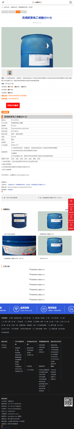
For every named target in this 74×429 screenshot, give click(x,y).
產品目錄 (4, 341)
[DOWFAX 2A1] (55, 245)
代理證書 (53, 374)
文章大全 (3, 345)
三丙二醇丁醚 (27, 318)
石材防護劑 (30, 350)
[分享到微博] (2, 192)
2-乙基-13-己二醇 (64, 321)
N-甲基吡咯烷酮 (41, 325)
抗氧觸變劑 (18, 359)
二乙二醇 (62, 318)
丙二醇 (13, 321)
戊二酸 (51, 321)
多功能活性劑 (54, 352)
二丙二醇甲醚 (14, 328)
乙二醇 (47, 318)
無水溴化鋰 (61, 328)
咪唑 (42, 321)
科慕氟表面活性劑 (32, 343)
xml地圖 (10, 421)
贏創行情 (53, 363)
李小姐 (11, 86)
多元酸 (17, 350)
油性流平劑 (42, 388)
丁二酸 (56, 321)
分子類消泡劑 (54, 349)
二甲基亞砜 (20, 321)
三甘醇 (11, 318)
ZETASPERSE (55, 359)
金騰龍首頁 (14, 7)
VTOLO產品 (30, 370)
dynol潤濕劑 (54, 354)
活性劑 (30, 7)
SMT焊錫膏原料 (19, 343)
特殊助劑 (41, 391)
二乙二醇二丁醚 (5, 321)
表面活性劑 (18, 355)
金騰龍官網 (22, 325)
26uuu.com (6, 427)
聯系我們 (53, 372)
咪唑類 (17, 362)
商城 (52, 366)
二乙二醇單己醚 (52, 328)
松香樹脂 (17, 352)
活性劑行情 (30, 355)
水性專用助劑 (42, 379)
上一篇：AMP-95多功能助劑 (9, 197)
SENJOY (42, 366)
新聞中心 (53, 377)
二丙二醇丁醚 (54, 318)
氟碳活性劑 (30, 348)
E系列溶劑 (12, 12)
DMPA (45, 328)
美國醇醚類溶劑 (22, 7)
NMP (34, 325)
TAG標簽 (3, 347)
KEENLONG (18, 369)
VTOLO (29, 366)
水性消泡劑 (42, 377)
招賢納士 (53, 379)
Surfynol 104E (5, 328)
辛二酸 (46, 321)
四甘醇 (42, 318)
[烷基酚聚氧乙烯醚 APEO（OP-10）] (19, 245)
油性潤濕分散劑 (43, 384)
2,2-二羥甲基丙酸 (37, 328)
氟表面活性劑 (18, 318)
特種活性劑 (54, 345)
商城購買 (10, 189)
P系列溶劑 (5, 12)
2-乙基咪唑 (36, 321)
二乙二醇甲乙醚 (51, 325)
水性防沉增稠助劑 (44, 370)
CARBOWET (54, 356)
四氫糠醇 (29, 325)
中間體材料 (18, 366)
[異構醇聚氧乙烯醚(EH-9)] (55, 221)
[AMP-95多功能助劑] (19, 221)
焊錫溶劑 (17, 348)
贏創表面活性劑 (56, 341)
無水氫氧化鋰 (5, 332)
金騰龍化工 (11, 401)
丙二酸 (3, 325)
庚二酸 (8, 325)
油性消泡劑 (42, 386)
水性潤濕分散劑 (43, 372)
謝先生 (18, 86)
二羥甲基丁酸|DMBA (25, 328)
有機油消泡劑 (54, 347)
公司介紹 (53, 370)
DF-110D (60, 325)
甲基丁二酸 (15, 325)
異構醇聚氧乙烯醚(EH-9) (37, 17)
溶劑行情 (23, 12)
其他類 (17, 364)
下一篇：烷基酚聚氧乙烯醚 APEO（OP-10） (50, 197)
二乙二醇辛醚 (28, 321)
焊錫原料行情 (19, 371)
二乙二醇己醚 (35, 318)
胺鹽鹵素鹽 (18, 357)
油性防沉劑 (42, 381)
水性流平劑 (42, 374)
